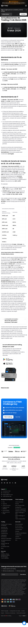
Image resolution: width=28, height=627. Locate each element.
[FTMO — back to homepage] (4, 6)
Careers (17, 536)
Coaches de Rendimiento (4, 531)
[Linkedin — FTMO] (15, 483)
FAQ (4, 502)
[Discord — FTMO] (1, 483)
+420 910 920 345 (7, 496)
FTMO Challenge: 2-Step (20, 516)
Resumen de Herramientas (4, 528)
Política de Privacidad (21, 613)
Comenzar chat (6, 491)
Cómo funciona (6, 505)
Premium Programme (20, 509)
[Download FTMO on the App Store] (4, 606)
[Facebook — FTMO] (10, 483)
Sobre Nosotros (19, 527)
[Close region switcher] (26, 10)
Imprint (2, 613)
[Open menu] (26, 6)
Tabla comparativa (20, 518)
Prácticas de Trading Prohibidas (6, 525)
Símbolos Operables (6, 538)
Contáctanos (6, 493)
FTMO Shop (18, 538)
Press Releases (19, 524)
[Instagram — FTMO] (7, 483)
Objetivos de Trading (20, 510)
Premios (17, 531)
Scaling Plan (18, 507)
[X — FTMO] (12, 483)
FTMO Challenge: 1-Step (20, 513)
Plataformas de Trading (5, 544)
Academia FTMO (5, 546)
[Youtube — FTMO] (4, 483)
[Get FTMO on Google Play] (12, 606)
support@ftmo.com (8, 494)
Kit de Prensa (6, 510)
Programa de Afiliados (6, 508)
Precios (17, 503)
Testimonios (18, 535)
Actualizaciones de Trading (6, 541)
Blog (2, 548)
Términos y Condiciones (10, 613)
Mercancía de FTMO (6, 512)
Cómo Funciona (19, 502)
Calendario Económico (4, 536)
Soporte (5, 503)
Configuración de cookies (15, 610)
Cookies (23, 610)
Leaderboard (4, 533)
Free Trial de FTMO (19, 505)
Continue (23, 14)
